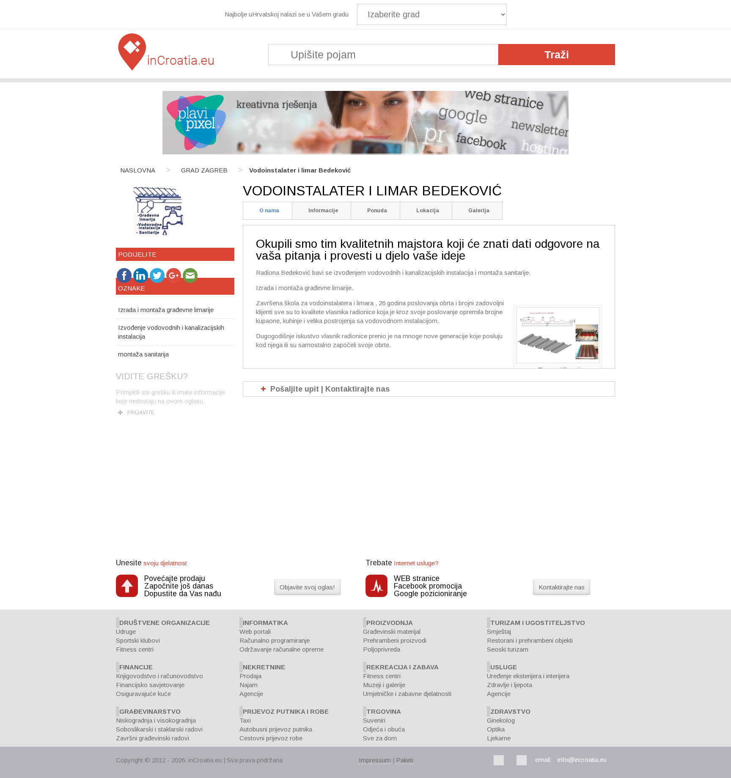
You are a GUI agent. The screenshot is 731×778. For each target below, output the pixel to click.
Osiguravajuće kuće (143, 693)
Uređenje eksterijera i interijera (528, 675)
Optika (496, 729)
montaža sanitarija (143, 354)
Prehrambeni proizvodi (394, 640)
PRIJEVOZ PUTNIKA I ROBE (286, 711)
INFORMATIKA (265, 622)
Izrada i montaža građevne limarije (166, 309)
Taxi (245, 720)
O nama (269, 211)
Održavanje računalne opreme (281, 649)
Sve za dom (380, 738)
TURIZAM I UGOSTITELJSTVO (537, 622)
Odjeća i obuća (384, 729)
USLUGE (503, 667)
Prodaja (250, 675)
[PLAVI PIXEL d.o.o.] (365, 152)
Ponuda (377, 211)
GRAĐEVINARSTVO (150, 711)
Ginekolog (501, 720)
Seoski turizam (507, 649)
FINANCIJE (136, 667)
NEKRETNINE (264, 667)
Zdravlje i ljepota (509, 684)
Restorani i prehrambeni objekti (530, 640)
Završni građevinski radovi (152, 738)
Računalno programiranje (274, 640)
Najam (248, 684)
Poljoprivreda (381, 649)
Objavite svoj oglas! (307, 587)
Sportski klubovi (138, 640)
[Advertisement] (365, 495)
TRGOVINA (383, 711)
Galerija (478, 211)
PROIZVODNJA (389, 622)
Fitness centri (135, 649)
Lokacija (427, 211)
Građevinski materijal (391, 631)
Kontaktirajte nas (562, 587)
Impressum (375, 760)
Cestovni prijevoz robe (270, 738)
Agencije (251, 693)
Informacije (323, 211)
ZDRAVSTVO (510, 711)
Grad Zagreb (204, 170)
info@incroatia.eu (582, 759)
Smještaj (499, 631)
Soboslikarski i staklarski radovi (159, 729)
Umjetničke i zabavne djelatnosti (407, 693)
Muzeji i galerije (384, 684)
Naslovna (137, 170)
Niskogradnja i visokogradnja (156, 720)
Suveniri (374, 720)
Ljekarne (499, 738)
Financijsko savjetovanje (150, 684)
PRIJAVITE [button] (140, 412)
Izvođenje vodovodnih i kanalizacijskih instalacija (171, 332)
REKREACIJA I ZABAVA (402, 667)
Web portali (255, 631)
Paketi (404, 760)
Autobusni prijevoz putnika (275, 729)
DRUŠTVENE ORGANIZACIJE (164, 622)
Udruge (126, 631)
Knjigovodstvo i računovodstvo (159, 675)
